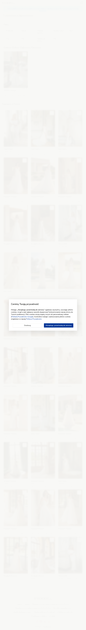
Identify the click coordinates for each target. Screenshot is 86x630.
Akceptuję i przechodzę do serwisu (59, 325)
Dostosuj (27, 325)
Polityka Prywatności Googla (22, 317)
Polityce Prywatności (34, 319)
